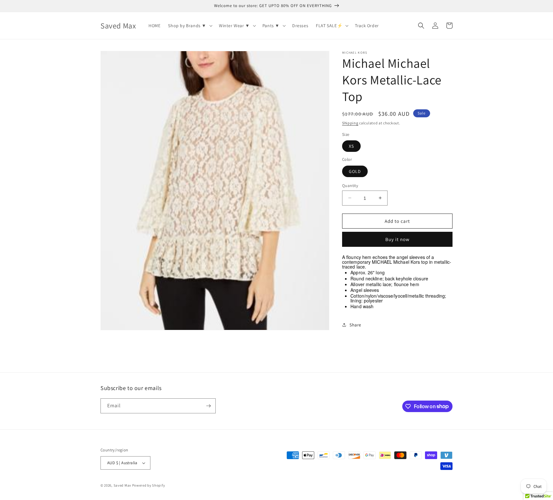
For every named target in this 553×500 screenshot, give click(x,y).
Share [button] (355, 324)
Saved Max (122, 485)
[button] (189, 25)
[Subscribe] (208, 405)
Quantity (350, 185)
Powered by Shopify (148, 485)
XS (351, 146)
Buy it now (397, 239)
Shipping (350, 123)
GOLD (355, 171)
